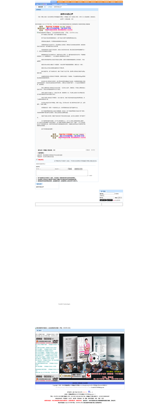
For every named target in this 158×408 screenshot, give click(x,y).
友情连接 (80, 383)
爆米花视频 (91, 398)
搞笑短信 (93, 2)
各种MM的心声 (40, 187)
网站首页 (53, 2)
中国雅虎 (65, 398)
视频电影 (113, 2)
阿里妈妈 (79, 398)
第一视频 (85, 398)
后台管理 (85, 383)
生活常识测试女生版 (48, 156)
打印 (93, 150)
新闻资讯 (60, 2)
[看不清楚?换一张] (70, 169)
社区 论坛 (99, 2)
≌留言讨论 (119, 2)
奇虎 (96, 398)
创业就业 (73, 2)
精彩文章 (67, 2)
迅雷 (99, 398)
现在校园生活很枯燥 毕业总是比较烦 (52, 155)
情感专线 (86, 2)
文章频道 (50, 7)
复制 (88, 150)
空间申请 (106, 2)
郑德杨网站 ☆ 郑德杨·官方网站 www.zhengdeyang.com (77, 385)
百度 (102, 398)
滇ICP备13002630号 (77, 392)
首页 (45, 7)
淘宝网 (74, 398)
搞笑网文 (80, 2)
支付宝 (70, 398)
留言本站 (75, 383)
